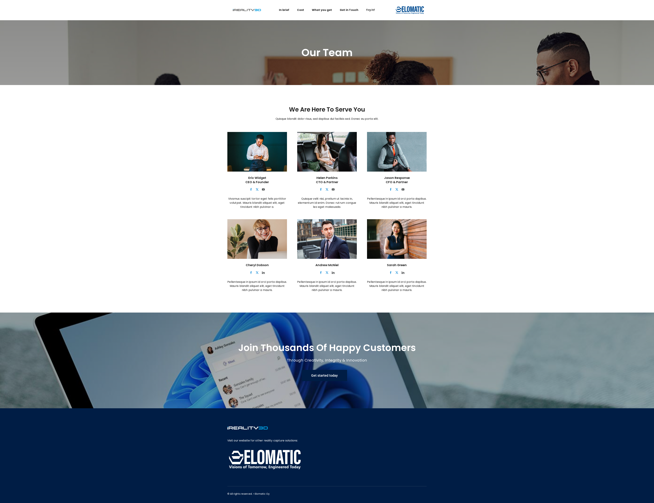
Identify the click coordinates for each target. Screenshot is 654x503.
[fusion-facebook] (251, 189)
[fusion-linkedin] (263, 272)
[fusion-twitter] (257, 189)
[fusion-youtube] (263, 189)
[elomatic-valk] (264, 450)
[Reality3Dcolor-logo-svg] (247, 8)
